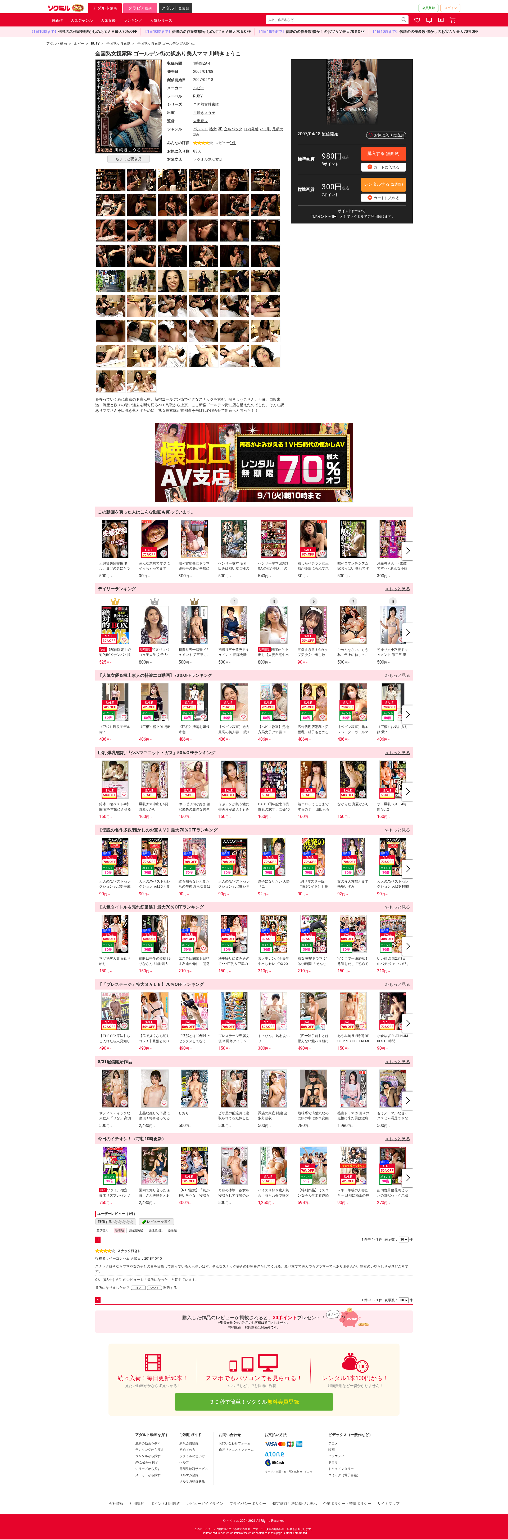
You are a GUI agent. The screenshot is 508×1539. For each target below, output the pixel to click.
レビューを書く (159, 1222)
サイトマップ (388, 1503)
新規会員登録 (188, 1443)
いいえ (154, 1288)
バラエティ (336, 1456)
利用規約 (137, 1503)
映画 (331, 1450)
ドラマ (333, 1462)
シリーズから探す (148, 1469)
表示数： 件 (398, 1239)
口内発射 (251, 129)
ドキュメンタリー (341, 1469)
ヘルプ (184, 1462)
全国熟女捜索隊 (206, 104)
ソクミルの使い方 (192, 1456)
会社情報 (116, 1503)
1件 (233, 143)
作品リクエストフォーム (236, 1450)
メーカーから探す (148, 1475)
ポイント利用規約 (165, 1503)
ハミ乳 (265, 129)
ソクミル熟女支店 (208, 159)
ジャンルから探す (148, 1456)
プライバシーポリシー (247, 1503)
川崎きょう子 (204, 112)
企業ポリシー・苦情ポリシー (347, 1503)
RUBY (198, 96)
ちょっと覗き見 (129, 159)
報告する (170, 1288)
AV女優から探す (146, 1462)
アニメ (333, 1443)
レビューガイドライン (204, 1503)
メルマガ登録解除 (192, 1481)
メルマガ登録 (188, 1475)
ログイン (450, 8)
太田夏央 (200, 121)
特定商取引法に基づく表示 (295, 1503)
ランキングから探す (149, 1450)
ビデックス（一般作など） (350, 1435)
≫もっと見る (397, 588)
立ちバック (233, 129)
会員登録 (428, 8)
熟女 (213, 129)
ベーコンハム (119, 1258)
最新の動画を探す (148, 1443)
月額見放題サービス (193, 1469)
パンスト (200, 129)
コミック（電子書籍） (344, 1475)
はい (138, 1288)
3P (220, 129)
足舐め (277, 129)
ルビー (198, 88)
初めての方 (187, 1450)
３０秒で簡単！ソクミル (254, 1402)
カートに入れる (384, 166)
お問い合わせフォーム (235, 1443)
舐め (197, 134)
